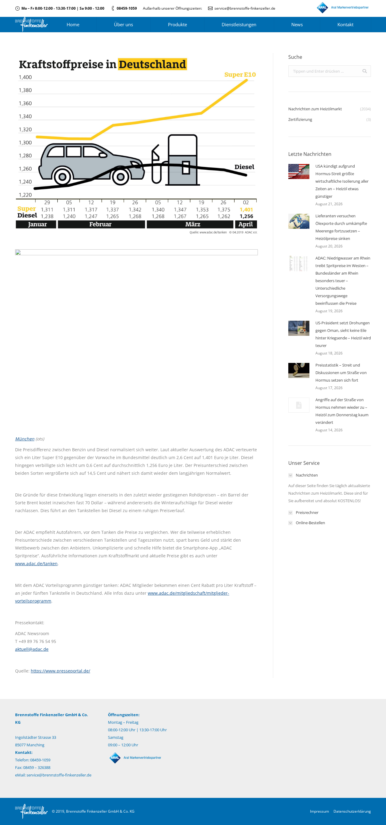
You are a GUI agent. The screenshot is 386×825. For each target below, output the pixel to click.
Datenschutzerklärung (352, 811)
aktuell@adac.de (32, 649)
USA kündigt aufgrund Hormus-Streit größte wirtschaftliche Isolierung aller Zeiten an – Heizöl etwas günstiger (342, 181)
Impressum (319, 811)
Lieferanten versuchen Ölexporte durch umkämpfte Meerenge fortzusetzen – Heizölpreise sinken (341, 227)
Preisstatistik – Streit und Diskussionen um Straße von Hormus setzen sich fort (341, 372)
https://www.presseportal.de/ (60, 671)
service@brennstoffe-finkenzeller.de (244, 8)
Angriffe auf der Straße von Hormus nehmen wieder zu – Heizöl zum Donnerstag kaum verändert (342, 411)
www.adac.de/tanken (36, 563)
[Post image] (298, 171)
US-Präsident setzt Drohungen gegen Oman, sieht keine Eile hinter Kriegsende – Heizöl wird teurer (343, 334)
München (24, 439)
